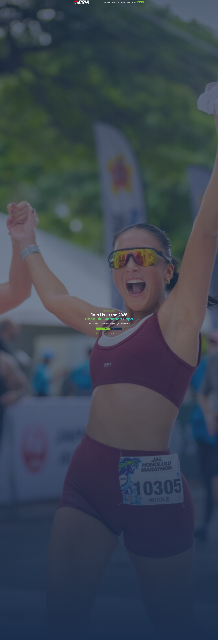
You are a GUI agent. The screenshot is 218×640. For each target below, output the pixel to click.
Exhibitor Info (115, 2)
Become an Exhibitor (103, 328)
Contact (134, 2)
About (108, 2)
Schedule (123, 2)
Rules (128, 2)
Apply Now (140, 2)
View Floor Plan (116, 328)
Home (104, 2)
